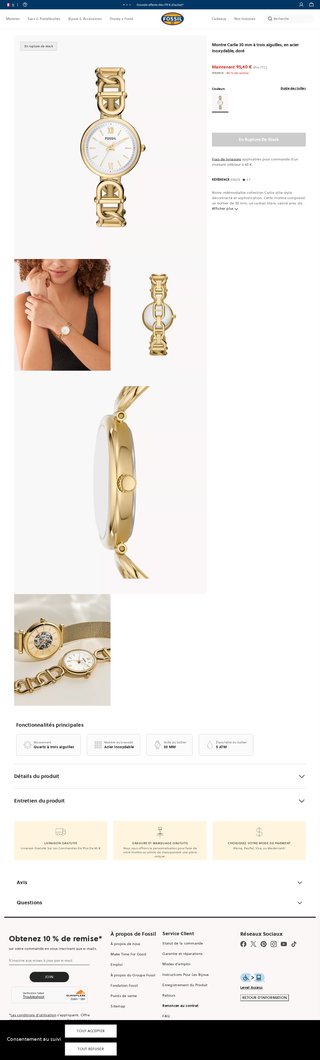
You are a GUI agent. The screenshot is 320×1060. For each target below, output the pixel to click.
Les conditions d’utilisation (33, 1015)
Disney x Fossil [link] (121, 18)
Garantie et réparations (182, 953)
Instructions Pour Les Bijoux (185, 974)
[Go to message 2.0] (126, 4)
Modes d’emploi (176, 964)
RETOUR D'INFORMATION (264, 997)
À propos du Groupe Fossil (133, 975)
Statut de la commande (182, 943)
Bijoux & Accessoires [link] (85, 18)
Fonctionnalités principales (50, 725)
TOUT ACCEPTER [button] (91, 1030)
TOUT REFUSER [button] (91, 1048)
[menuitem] (12, 18)
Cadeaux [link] (219, 18)
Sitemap (118, 1006)
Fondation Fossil (124, 985)
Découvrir (177, 5)
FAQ (166, 1016)
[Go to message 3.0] (130, 4)
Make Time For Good (128, 954)
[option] (110, 147)
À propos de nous (125, 943)
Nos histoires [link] (244, 18)
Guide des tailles (293, 88)
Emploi (117, 964)
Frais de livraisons (226, 159)
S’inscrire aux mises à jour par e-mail (41, 960)
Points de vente (124, 995)
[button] (14, 4)
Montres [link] (12, 18)
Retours (168, 995)
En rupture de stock (259, 139)
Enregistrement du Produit (184, 984)
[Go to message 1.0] (123, 4)
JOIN (49, 976)
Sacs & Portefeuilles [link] (44, 18)
